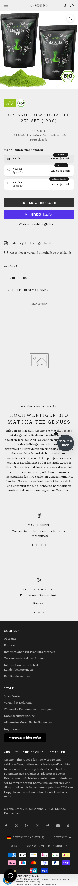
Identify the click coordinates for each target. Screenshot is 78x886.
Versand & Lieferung (18, 702)
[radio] (39, 159)
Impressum (12, 729)
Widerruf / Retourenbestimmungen (28, 709)
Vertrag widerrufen (25, 737)
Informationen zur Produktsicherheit (29, 652)
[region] (39, 525)
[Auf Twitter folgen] (16, 826)
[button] (65, 443)
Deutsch (60, 837)
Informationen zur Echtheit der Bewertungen (36, 884)
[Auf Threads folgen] (37, 826)
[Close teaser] (56, 434)
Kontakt (39, 603)
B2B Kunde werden (17, 676)
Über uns (10, 638)
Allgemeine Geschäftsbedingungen (28, 722)
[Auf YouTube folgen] (58, 826)
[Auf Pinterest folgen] (48, 826)
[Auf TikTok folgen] (68, 826)
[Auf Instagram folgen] (27, 826)
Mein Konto (12, 696)
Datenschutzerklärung (19, 716)
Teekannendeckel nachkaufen (24, 658)
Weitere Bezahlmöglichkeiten (39, 224)
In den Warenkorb (39, 202)
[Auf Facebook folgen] (6, 826)
